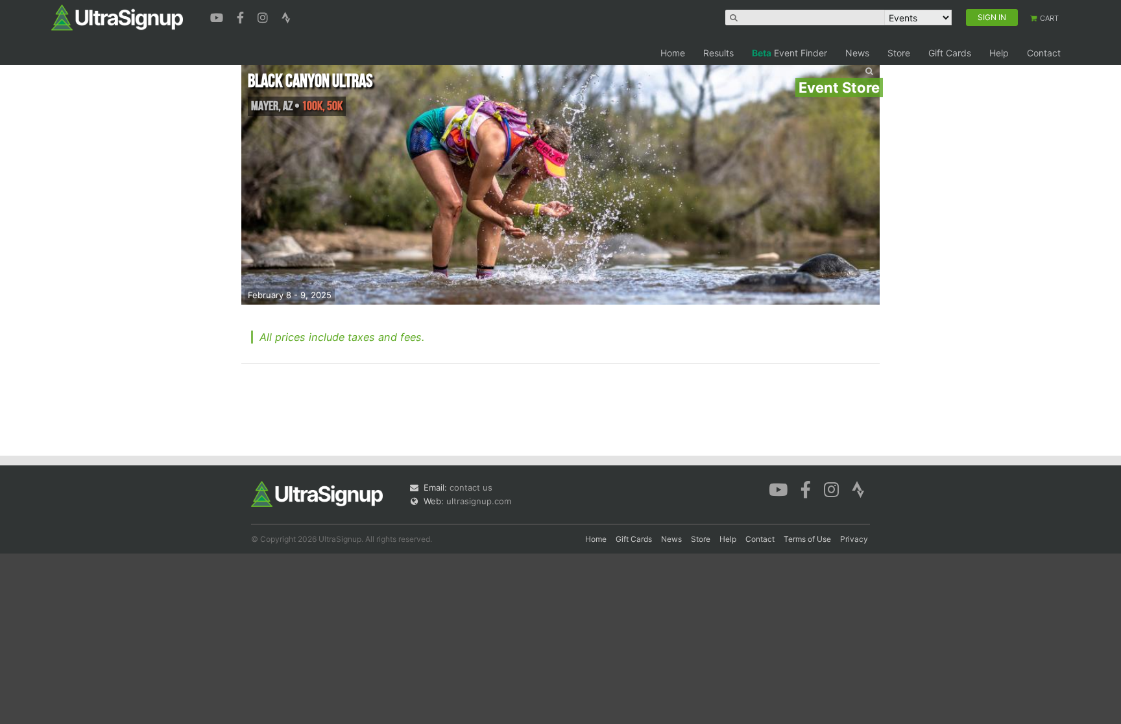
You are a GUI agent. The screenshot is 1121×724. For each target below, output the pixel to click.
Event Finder (789, 52)
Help (999, 52)
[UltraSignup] (117, 17)
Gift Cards (949, 52)
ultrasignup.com (478, 501)
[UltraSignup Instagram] (264, 16)
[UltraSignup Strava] (286, 16)
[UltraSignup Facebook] (242, 16)
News (857, 52)
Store (898, 52)
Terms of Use (807, 539)
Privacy (854, 539)
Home (672, 52)
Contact (1044, 52)
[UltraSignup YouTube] (218, 16)
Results (718, 52)
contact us (471, 487)
